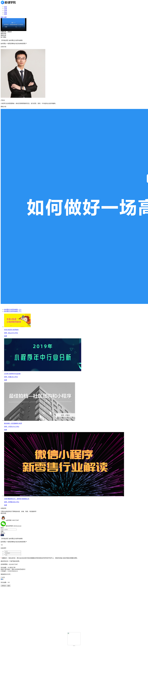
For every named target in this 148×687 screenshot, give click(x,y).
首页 (5, 7)
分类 (5, 8)
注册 (5, 17)
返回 (9, 585)
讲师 (5, 14)
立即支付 (3, 585)
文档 (5, 10)
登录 (2, 17)
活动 (5, 12)
